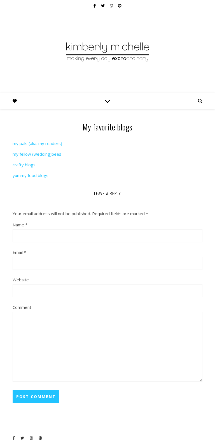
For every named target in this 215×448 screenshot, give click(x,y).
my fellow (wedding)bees (37, 154)
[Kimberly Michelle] (107, 51)
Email (19, 252)
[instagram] (112, 5)
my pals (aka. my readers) (37, 143)
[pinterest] (119, 5)
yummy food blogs (30, 175)
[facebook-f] (95, 5)
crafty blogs (24, 164)
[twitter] (103, 5)
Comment (22, 307)
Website (21, 279)
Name (20, 225)
